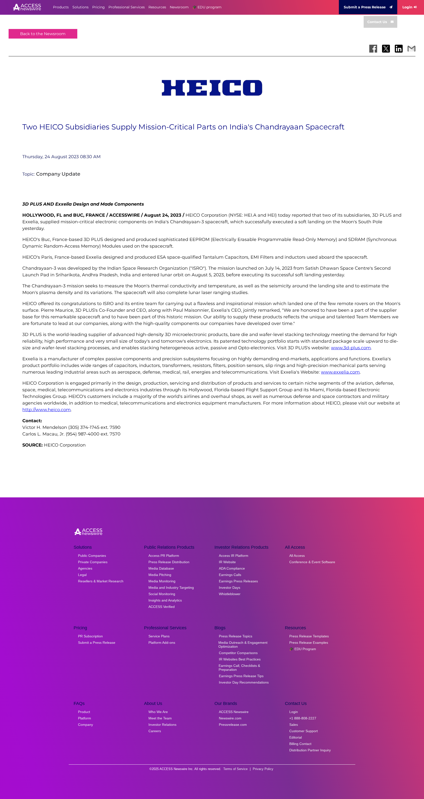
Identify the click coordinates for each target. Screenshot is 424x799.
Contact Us (377, 22)
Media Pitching (159, 575)
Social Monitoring (161, 594)
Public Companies (92, 556)
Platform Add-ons (161, 643)
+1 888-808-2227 (302, 718)
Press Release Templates (309, 636)
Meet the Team (160, 718)
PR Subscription (90, 636)
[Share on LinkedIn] (399, 49)
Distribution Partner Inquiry (310, 750)
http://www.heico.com (46, 409)
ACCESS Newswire (234, 712)
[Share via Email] (411, 49)
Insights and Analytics (165, 600)
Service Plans (159, 636)
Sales (293, 725)
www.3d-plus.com (351, 347)
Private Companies (92, 562)
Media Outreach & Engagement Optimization (242, 644)
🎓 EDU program (207, 7)
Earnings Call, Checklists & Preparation (239, 668)
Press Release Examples (308, 643)
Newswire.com (230, 718)
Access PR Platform (163, 556)
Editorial (295, 737)
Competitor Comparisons (238, 653)
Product (84, 712)
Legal (82, 575)
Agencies (85, 568)
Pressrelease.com (233, 725)
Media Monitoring (161, 581)
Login (407, 7)
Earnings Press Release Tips (241, 676)
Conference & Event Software (312, 562)
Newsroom (179, 7)
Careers (154, 731)
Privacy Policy (263, 769)
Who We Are (158, 712)
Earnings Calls (230, 575)
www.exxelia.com (340, 372)
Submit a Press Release (365, 7)
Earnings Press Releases (238, 581)
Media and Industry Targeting (171, 587)
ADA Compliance (232, 568)
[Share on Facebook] (373, 49)
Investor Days (229, 587)
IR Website (227, 562)
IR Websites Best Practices (240, 659)
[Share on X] (386, 49)
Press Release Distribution (168, 562)
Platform (84, 718)
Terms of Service (235, 769)
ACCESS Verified (161, 607)
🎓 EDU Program (302, 649)
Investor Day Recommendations (244, 682)
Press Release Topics (235, 636)
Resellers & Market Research (100, 581)
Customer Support (303, 731)
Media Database (161, 568)
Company (85, 725)
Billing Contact (300, 744)
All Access (297, 556)
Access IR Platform (233, 556)
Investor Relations (162, 725)
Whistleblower (229, 594)
